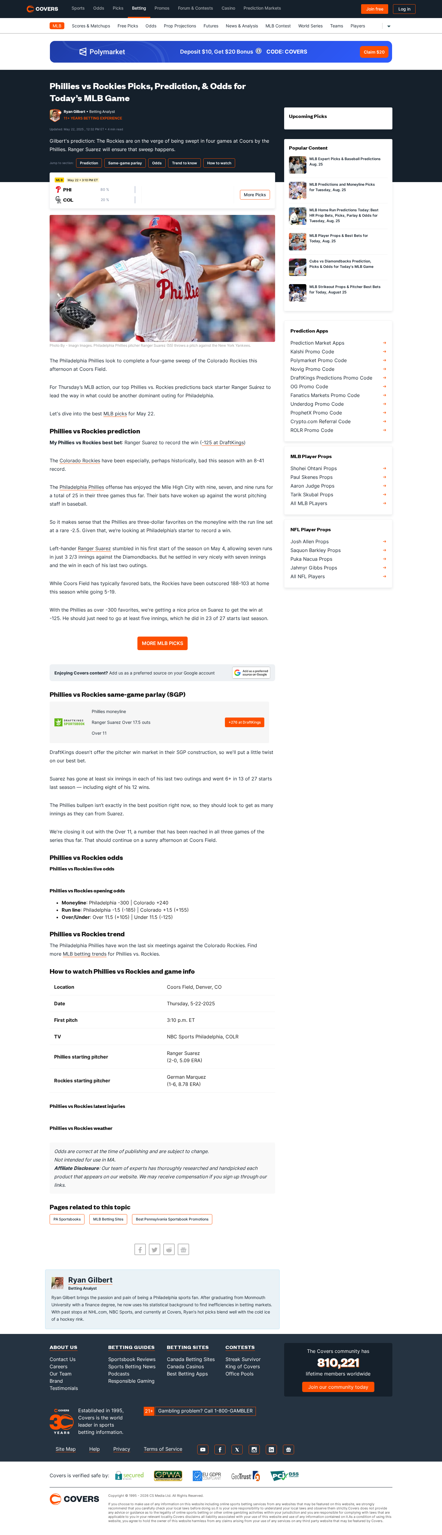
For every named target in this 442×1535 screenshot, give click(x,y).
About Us (64, 1347)
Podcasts (118, 1374)
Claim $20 (374, 51)
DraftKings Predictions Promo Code (331, 378)
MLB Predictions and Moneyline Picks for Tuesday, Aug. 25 (342, 187)
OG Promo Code (309, 386)
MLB (57, 25)
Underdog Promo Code (317, 404)
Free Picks (128, 25)
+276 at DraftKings (245, 722)
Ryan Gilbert (74, 111)
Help (94, 1449)
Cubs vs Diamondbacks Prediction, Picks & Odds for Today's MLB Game (341, 264)
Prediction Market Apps (317, 343)
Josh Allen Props (309, 541)
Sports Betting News (131, 1366)
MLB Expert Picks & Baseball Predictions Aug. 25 (345, 161)
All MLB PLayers (308, 503)
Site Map (66, 1449)
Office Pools (239, 1374)
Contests (240, 1347)
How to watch (219, 163)
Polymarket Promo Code (318, 360)
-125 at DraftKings (223, 442)
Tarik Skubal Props (311, 495)
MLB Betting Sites (108, 1219)
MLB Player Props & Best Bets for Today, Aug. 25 (338, 238)
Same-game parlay (125, 163)
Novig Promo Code (312, 369)
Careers (58, 1366)
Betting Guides (131, 1347)
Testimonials (64, 1388)
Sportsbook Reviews (131, 1359)
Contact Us (62, 1359)
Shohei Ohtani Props (313, 468)
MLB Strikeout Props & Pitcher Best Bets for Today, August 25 (345, 289)
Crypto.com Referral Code (320, 421)
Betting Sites (188, 1347)
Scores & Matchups (91, 25)
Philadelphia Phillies (82, 487)
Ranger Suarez (94, 548)
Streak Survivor (243, 1359)
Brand (56, 1381)
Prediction (89, 163)
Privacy (121, 1449)
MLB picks (115, 414)
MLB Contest (278, 25)
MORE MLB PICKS (162, 643)
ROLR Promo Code (311, 430)
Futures (211, 25)
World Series (310, 25)
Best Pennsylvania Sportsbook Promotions (172, 1219)
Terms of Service (163, 1449)
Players (358, 25)
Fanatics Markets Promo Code (325, 395)
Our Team (61, 1374)
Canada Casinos (185, 1366)
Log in (404, 8)
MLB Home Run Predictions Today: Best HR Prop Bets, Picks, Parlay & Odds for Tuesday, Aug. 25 (344, 215)
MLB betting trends (84, 954)
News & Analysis (242, 25)
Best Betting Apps (187, 1374)
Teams (336, 25)
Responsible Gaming (131, 1381)
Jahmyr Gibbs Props (313, 568)
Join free (374, 8)
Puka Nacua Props (311, 559)
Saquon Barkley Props (315, 550)
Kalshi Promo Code (312, 352)
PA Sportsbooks (67, 1219)
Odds (151, 25)
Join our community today (338, 1387)
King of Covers (243, 1366)
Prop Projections (180, 25)
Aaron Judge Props (312, 486)
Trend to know (184, 163)
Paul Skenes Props (311, 477)
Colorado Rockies (80, 460)
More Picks (255, 194)
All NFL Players (307, 576)
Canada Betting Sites (191, 1359)
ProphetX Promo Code (316, 413)
